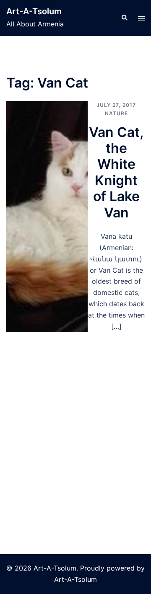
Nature (116, 113)
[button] (124, 18)
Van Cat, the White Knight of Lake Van (116, 172)
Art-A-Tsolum (34, 11)
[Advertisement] (75, 411)
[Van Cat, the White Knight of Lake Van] (47, 216)
